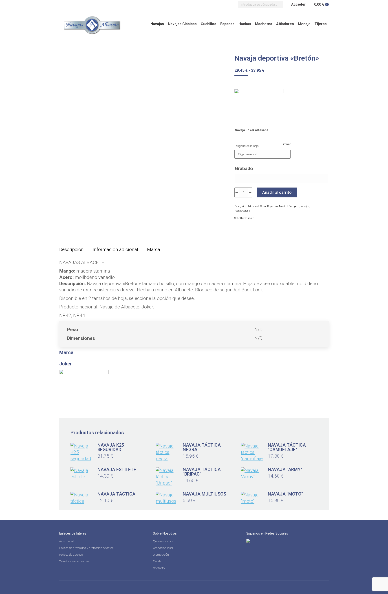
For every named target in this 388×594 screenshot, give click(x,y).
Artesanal (253, 206)
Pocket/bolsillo (242, 210)
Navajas (304, 206)
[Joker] (259, 106)
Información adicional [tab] (115, 249)
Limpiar (286, 144)
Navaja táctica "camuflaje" (287, 447)
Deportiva (272, 206)
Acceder (298, 4)
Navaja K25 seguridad (110, 447)
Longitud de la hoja (246, 146)
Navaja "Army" (285, 469)
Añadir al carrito (277, 192)
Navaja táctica (116, 494)
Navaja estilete (116, 469)
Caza (263, 206)
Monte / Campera (289, 206)
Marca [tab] (153, 249)
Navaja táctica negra (202, 447)
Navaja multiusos (204, 494)
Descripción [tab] (71, 249)
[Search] (278, 4)
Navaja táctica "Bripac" (202, 471)
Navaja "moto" (285, 494)
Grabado (244, 168)
